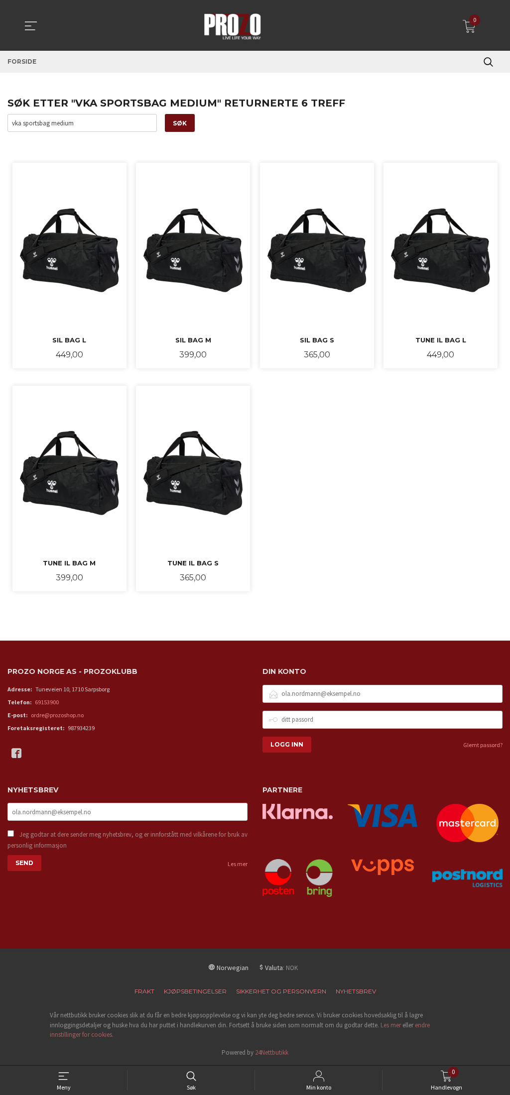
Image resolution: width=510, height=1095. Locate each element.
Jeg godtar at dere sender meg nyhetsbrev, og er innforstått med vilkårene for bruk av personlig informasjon (127, 840)
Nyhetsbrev (356, 991)
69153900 (47, 702)
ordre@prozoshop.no (57, 715)
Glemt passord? (483, 745)
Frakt (144, 991)
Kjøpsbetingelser (195, 991)
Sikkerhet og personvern (281, 991)
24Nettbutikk (271, 1052)
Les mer (238, 864)
